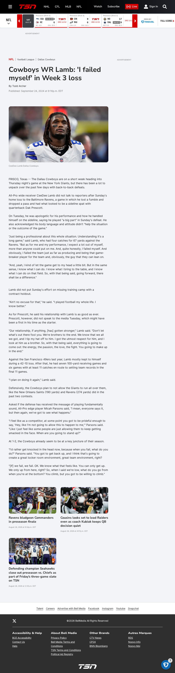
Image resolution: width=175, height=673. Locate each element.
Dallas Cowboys (46, 59)
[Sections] (10, 6)
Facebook (93, 608)
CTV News (95, 637)
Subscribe (113, 6)
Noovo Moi (134, 645)
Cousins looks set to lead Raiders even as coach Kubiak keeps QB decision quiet (84, 522)
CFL (57, 7)
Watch (98, 6)
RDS (130, 637)
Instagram (107, 608)
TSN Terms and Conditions (66, 650)
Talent (39, 608)
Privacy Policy (59, 637)
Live (134, 6)
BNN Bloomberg (99, 645)
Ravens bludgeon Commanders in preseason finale (31, 520)
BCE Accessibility (21, 637)
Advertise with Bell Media (71, 608)
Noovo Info (134, 641)
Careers (50, 608)
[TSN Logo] (27, 6)
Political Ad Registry (62, 654)
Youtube (120, 608)
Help (14, 645)
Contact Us (18, 641)
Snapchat (133, 608)
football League (25, 59)
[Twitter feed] (14, 621)
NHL (46, 7)
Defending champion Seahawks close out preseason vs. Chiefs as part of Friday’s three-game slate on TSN (32, 575)
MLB (68, 7)
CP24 (93, 641)
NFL (79, 7)
